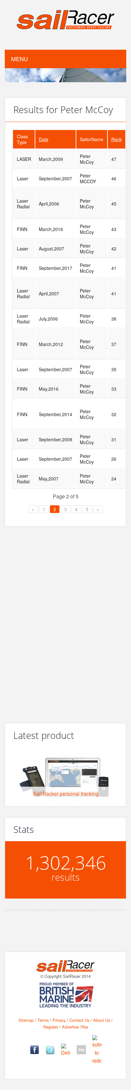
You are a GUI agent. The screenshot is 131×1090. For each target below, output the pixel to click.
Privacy (59, 1020)
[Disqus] (65, 622)
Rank (116, 139)
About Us (101, 1020)
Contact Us (79, 1020)
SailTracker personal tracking (66, 793)
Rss (84, 1027)
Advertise (70, 1027)
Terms (43, 1020)
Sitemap (26, 1020)
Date (43, 139)
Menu (19, 59)
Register (50, 1027)
